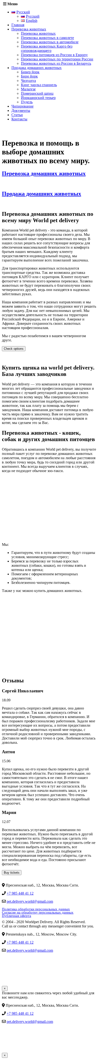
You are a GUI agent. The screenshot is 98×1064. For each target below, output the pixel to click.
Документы (20, 110)
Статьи (17, 115)
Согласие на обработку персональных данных (38, 912)
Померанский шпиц (37, 93)
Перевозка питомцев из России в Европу (54, 55)
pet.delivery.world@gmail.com (30, 901)
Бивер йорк (30, 72)
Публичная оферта (16, 916)
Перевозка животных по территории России (57, 59)
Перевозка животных (28, 29)
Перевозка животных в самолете (47, 38)
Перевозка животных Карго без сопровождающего (46, 48)
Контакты (19, 119)
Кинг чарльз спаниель (39, 85)
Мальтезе (28, 89)
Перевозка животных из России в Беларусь (56, 63)
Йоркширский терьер (38, 98)
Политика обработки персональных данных (36, 909)
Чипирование (22, 106)
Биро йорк (29, 76)
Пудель (27, 102)
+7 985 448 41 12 (20, 893)
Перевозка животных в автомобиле (49, 42)
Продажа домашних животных (36, 68)
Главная (17, 25)
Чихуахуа (28, 81)
